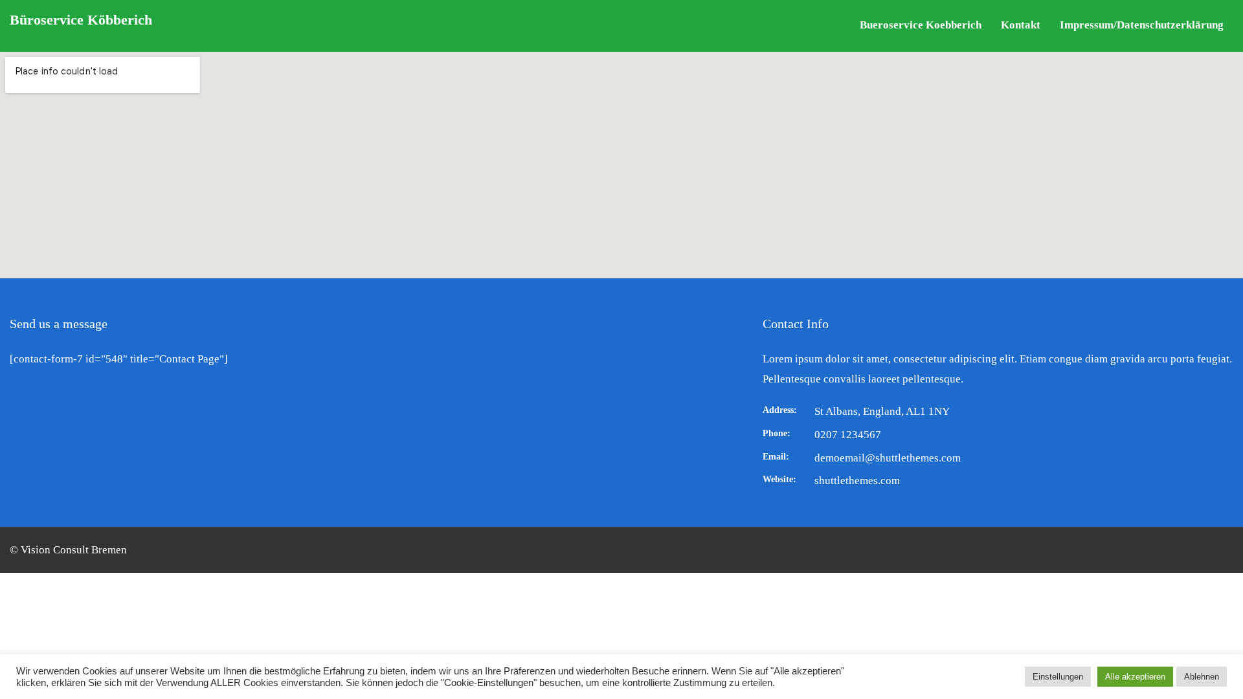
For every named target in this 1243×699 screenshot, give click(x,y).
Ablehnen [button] (1201, 677)
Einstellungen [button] (1058, 677)
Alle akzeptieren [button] (1135, 677)
